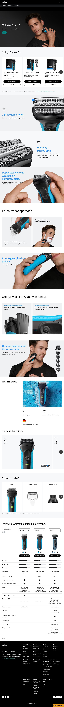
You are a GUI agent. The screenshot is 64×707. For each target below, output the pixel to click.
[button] (47, 465)
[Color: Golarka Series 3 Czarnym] (41, 552)
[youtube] (8, 697)
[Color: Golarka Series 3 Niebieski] (23, 552)
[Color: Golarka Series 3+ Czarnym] (25, 552)
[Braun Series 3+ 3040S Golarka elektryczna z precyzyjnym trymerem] (12, 64)
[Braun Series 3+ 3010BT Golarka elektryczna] (32, 64)
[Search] (59, 2)
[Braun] (4, 2)
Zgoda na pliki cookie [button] (58, 705)
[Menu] (61, 2)
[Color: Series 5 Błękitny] (52, 552)
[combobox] (24, 530)
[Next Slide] (61, 72)
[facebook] (5, 697)
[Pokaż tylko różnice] (4, 532)
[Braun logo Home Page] (4, 2)
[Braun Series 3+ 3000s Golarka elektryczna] (53, 64)
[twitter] (3, 697)
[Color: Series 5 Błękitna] (55, 552)
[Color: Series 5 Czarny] (57, 552)
